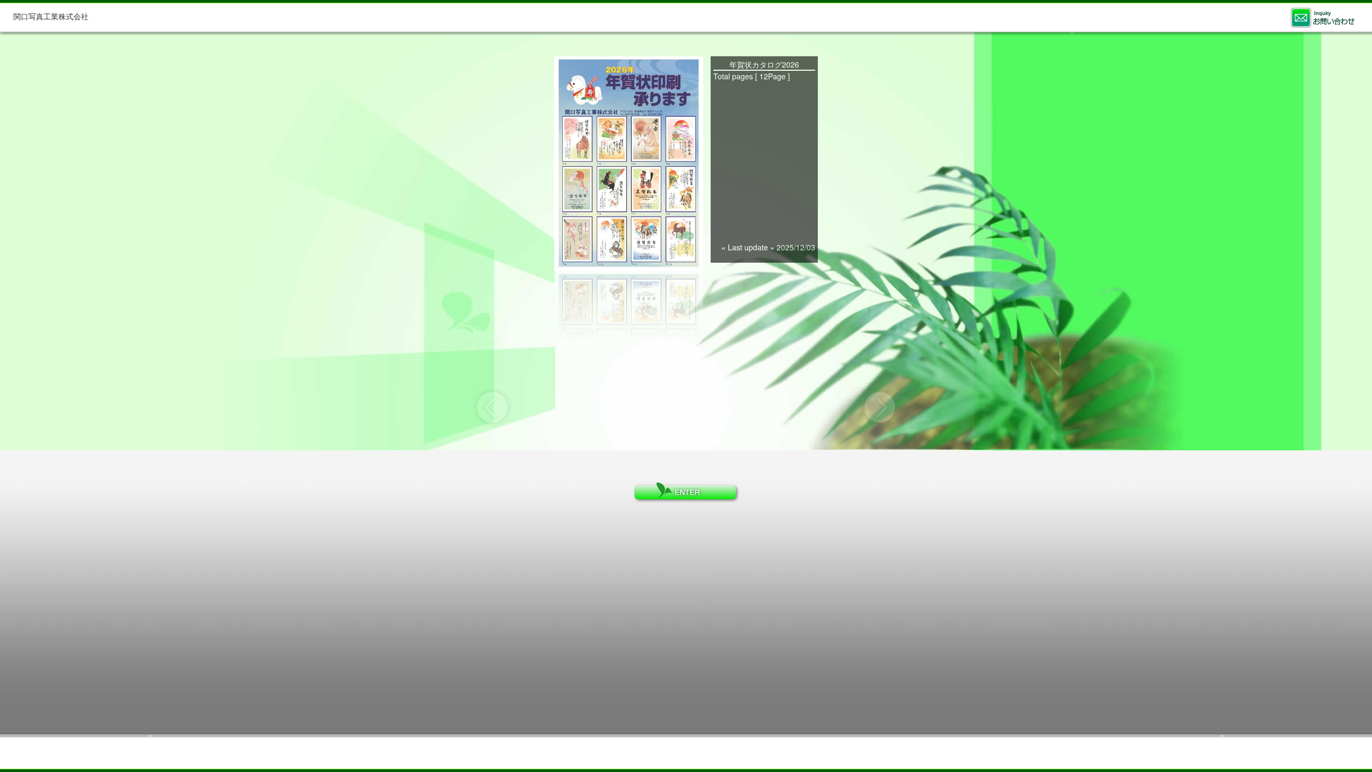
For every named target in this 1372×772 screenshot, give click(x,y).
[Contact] (1322, 18)
